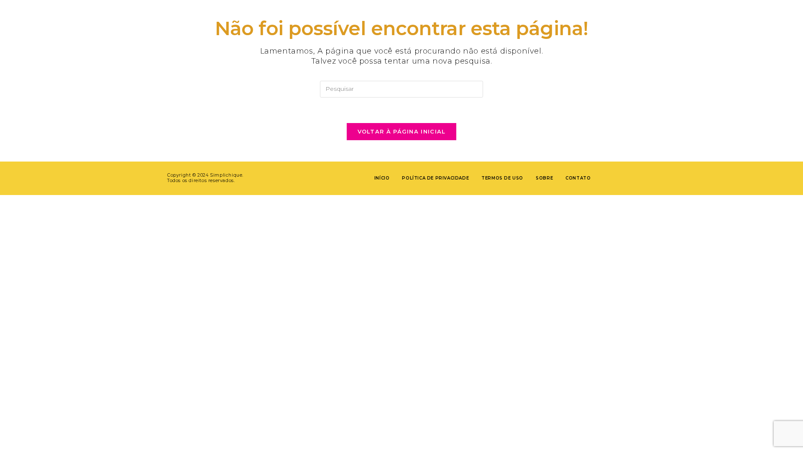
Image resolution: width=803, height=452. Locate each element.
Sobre (544, 178)
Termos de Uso (502, 178)
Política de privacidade (435, 178)
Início (382, 178)
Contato (578, 178)
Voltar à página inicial (402, 131)
